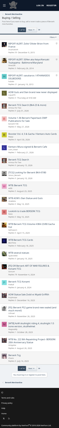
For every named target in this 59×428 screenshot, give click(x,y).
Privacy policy (6, 403)
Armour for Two (14, 108)
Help (3, 408)
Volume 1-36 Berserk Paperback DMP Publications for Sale (27, 119)
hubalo (11, 81)
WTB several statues (18, 252)
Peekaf (11, 284)
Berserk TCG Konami (19, 281)
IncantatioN (13, 49)
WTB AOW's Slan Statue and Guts (25, 198)
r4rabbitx (12, 201)
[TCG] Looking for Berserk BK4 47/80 (27, 172)
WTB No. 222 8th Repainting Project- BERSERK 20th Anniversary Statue (32, 341)
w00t (10, 188)
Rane (10, 214)
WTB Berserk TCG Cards (20, 239)
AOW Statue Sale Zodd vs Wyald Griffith (28, 294)
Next (30, 30)
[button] (29, 392)
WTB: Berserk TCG (17, 185)
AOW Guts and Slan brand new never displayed (32, 92)
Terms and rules (7, 398)
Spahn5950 (12, 255)
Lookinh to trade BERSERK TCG (24, 211)
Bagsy (10, 136)
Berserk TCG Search (18, 159)
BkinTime (12, 243)
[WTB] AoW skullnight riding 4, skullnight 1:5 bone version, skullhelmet (31, 325)
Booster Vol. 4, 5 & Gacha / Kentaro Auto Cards (32, 133)
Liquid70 (11, 95)
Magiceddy (12, 329)
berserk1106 (13, 124)
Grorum (11, 271)
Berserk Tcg (14, 355)
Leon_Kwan (13, 149)
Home (3, 413)
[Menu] (4, 5)
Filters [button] (52, 37)
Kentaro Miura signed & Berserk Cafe (27, 146)
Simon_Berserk (14, 175)
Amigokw (12, 345)
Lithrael (11, 313)
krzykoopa (12, 297)
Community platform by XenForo (26, 425)
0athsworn (12, 230)
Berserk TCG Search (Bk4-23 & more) (27, 105)
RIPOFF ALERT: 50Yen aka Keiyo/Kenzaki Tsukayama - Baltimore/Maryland (28, 61)
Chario (11, 358)
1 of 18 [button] (22, 30)
